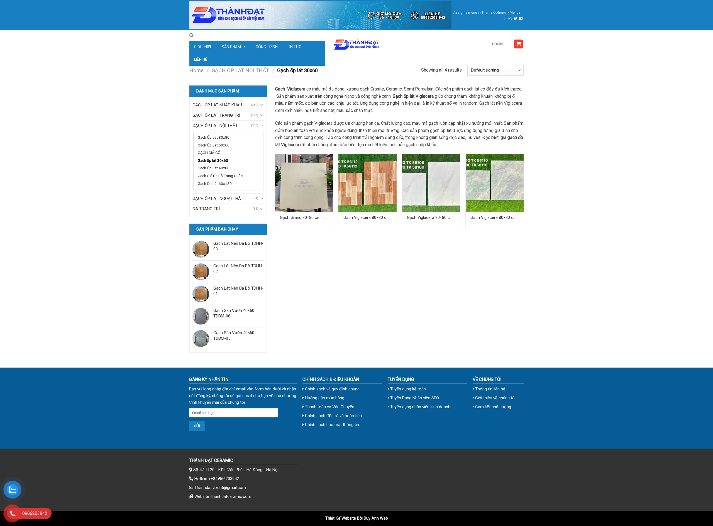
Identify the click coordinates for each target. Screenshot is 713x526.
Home (196, 70)
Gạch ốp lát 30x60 (213, 160)
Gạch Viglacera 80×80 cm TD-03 (493, 218)
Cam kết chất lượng (492, 406)
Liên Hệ (200, 59)
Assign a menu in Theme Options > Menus (487, 12)
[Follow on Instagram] (510, 19)
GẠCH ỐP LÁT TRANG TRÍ (216, 115)
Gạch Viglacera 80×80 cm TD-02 (430, 218)
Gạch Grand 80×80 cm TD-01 (304, 218)
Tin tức (294, 47)
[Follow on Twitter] (515, 19)
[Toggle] (262, 105)
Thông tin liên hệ (489, 389)
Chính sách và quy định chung (332, 389)
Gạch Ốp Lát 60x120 (215, 183)
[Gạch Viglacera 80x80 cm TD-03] (495, 183)
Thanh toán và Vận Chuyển (329, 406)
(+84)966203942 (224, 478)
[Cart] (518, 44)
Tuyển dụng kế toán (407, 389)
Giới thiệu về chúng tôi (495, 397)
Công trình (267, 47)
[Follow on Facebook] (505, 19)
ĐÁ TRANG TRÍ (206, 208)
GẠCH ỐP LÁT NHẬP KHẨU (217, 104)
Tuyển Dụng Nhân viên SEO (414, 397)
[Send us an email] (520, 19)
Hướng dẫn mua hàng (324, 397)
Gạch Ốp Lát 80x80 (213, 137)
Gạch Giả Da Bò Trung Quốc (220, 175)
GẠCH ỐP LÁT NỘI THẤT (240, 70)
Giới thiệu (203, 47)
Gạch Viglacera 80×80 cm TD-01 (366, 218)
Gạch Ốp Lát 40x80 (213, 168)
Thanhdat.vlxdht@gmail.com (220, 487)
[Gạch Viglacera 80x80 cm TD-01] (367, 183)
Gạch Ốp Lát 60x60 (213, 145)
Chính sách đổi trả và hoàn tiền (333, 415)
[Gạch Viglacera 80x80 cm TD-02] (431, 183)
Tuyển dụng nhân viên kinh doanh (419, 406)
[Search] (191, 35)
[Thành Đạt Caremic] (356, 44)
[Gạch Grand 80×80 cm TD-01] (304, 183)
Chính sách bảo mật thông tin (331, 424)
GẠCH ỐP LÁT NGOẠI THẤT (217, 198)
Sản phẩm (231, 47)
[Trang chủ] (320, 15)
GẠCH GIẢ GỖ (209, 152)
